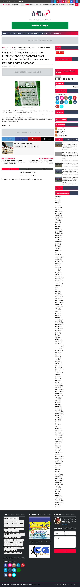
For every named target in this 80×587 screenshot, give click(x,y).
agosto (57, 196)
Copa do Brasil (18, 540)
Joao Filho (59, 132)
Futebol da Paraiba (10, 545)
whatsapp (17, 146)
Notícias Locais (9, 552)
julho (56, 198)
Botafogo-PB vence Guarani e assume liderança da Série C (70, 164)
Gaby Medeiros (61, 131)
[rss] (69, 1)
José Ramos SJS (61, 134)
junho (56, 200)
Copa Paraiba (8, 540)
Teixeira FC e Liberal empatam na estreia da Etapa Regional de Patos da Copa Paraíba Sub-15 (70, 180)
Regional (18, 552)
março (57, 206)
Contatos (20, 1)
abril (56, 204)
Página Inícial (6, 1)
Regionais (17, 33)
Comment (49, 139)
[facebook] (52, 1)
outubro (57, 215)
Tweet (10, 139)
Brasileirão (35, 33)
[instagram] (60, 1)
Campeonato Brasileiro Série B (13, 523)
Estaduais (26, 33)
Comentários (74, 140)
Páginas (57, 33)
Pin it (36, 139)
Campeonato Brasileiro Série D (13, 528)
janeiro (57, 209)
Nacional (13, 547)
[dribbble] (66, 1)
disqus (27, 169)
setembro (57, 217)
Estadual (20, 542)
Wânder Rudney (36, 584)
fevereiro (57, 207)
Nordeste (20, 547)
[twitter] (55, 1)
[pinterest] (58, 1)
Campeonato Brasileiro (11, 518)
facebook (44, 169)
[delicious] (77, 1)
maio (56, 202)
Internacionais (47, 33)
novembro (58, 213)
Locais (18, 4)
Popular (67, 139)
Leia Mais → (65, 524)
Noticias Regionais (10, 550)
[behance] (71, 1)
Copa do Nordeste (9, 542)
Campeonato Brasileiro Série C (13, 526)
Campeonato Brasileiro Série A (13, 521)
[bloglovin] (63, 1)
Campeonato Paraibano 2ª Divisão (12, 534)
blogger (10, 169)
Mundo (6, 547)
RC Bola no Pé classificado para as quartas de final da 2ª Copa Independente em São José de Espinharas (70, 145)
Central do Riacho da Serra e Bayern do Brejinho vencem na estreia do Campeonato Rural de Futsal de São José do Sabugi (70, 155)
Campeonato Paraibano (11, 531)
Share (23, 139)
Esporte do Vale (6, 125)
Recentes (59, 139)
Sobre (14, 1)
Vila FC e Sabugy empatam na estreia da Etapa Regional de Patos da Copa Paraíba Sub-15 (70, 171)
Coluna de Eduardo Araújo (12, 537)
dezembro (58, 211)
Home (4, 33)
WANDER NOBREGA (62, 136)
